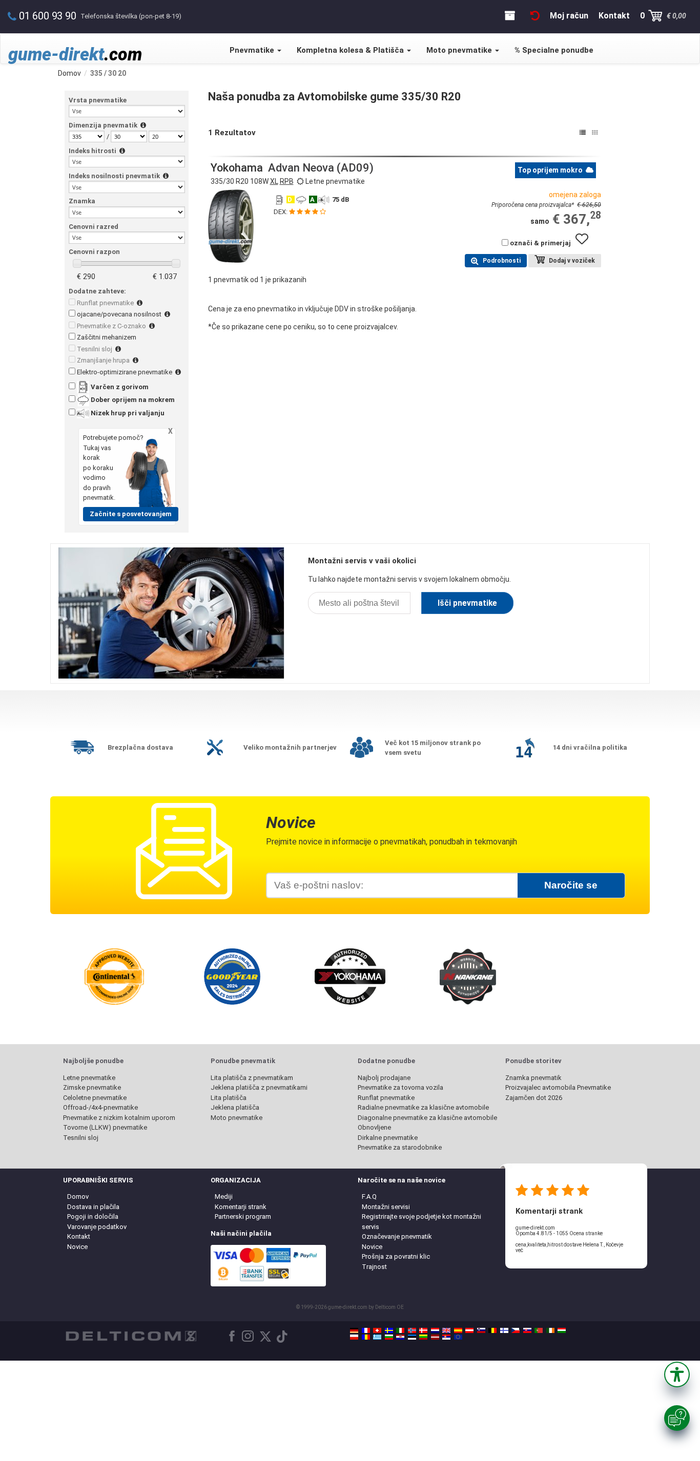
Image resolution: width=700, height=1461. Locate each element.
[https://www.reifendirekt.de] (354, 1330)
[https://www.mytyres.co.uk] (446, 1330)
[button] (677, 1374)
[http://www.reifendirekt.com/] (458, 1337)
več (519, 1250)
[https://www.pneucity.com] (538, 1330)
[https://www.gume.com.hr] (400, 1337)
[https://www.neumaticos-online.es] (458, 1330)
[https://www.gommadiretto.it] (400, 1330)
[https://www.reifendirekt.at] (469, 1330)
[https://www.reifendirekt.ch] (377, 1330)
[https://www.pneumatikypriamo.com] (527, 1330)
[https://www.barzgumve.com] (389, 1337)
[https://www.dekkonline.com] (412, 1330)
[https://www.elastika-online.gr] (377, 1337)
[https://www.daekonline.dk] (423, 1330)
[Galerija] (595, 133)
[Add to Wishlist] (585, 244)
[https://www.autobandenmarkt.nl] (435, 1330)
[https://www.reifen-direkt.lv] (435, 1337)
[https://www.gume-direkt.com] (481, 1330)
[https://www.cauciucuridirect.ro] (366, 1337)
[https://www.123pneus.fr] (366, 1330)
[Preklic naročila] (535, 15)
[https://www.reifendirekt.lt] (423, 1337)
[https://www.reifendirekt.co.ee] (412, 1337)
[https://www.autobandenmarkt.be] (492, 1330)
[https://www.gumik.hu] (562, 1330)
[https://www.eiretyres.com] (550, 1330)
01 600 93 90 (47, 16)
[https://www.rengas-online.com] (504, 1330)
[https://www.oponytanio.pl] (354, 1337)
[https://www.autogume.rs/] (446, 1337)
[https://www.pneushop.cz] (515, 1330)
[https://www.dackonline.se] (389, 1330)
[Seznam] (583, 133)
